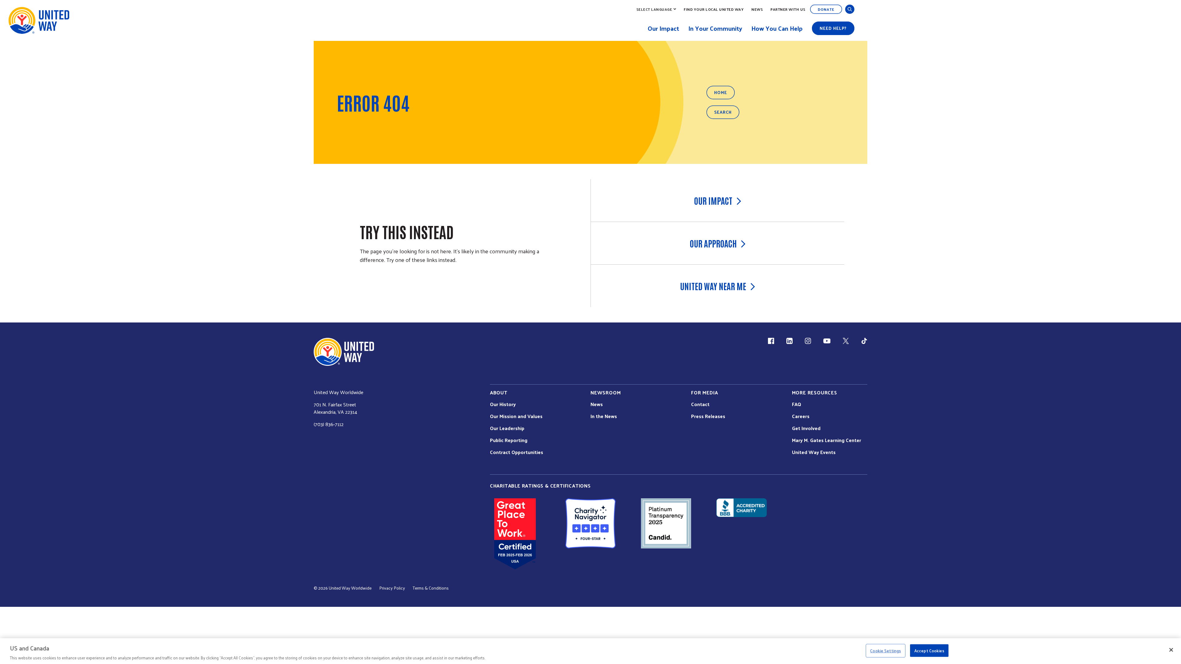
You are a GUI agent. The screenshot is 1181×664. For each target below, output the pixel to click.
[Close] (1171, 650)
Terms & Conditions (431, 588)
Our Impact (713, 200)
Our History (503, 404)
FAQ (796, 404)
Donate (826, 9)
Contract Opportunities (516, 452)
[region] (590, 651)
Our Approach (713, 243)
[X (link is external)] (846, 341)
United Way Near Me (713, 285)
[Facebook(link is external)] (771, 341)
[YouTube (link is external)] (826, 340)
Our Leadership (507, 428)
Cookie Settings (885, 650)
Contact (700, 404)
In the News (603, 416)
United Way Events (814, 452)
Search (723, 112)
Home (720, 92)
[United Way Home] (38, 20)
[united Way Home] (344, 352)
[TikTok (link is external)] (864, 341)
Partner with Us (787, 9)
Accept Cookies (929, 650)
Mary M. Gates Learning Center (826, 440)
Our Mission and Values (516, 416)
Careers (800, 416)
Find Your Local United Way (714, 9)
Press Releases (708, 416)
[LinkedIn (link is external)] (789, 341)
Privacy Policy (392, 588)
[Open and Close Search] (849, 9)
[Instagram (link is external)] (808, 341)
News (757, 9)
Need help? (833, 28)
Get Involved (806, 428)
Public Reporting (508, 440)
